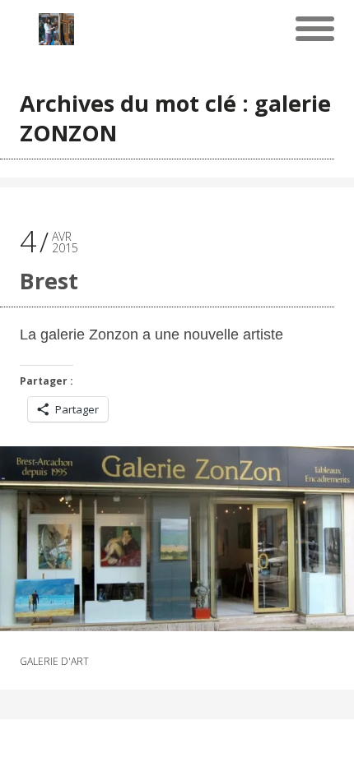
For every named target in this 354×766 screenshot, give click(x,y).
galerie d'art (54, 662)
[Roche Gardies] (56, 28)
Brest (49, 280)
